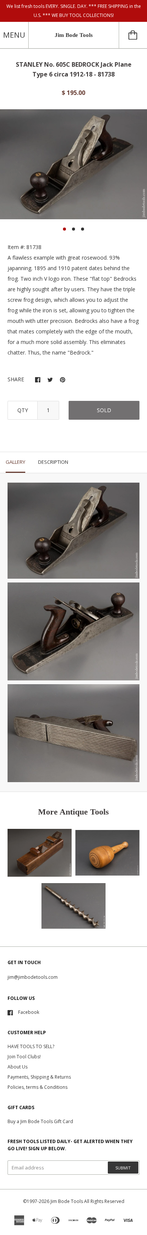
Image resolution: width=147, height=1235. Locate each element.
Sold (104, 410)
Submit (123, 1168)
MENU (14, 35)
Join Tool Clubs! (24, 1056)
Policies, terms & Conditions (37, 1087)
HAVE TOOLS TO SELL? (31, 1046)
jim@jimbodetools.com (33, 977)
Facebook (28, 1012)
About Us (18, 1067)
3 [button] (82, 229)
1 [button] (64, 229)
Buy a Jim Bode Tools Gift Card (40, 1121)
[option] (73, 164)
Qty (22, 410)
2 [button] (73, 229)
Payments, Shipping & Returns (39, 1077)
